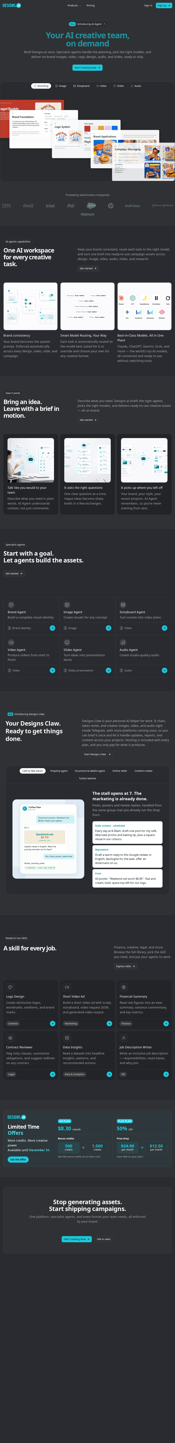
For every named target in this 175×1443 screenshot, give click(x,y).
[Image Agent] (108, 628)
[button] (87, 24)
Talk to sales (104, 1239)
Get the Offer (18, 1159)
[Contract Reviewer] (52, 1074)
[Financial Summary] (166, 1023)
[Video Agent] (52, 670)
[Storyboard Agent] (164, 628)
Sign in (148, 5)
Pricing (91, 5)
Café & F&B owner (32, 770)
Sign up (162, 5)
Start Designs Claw (95, 754)
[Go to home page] (12, 5)
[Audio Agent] (164, 670)
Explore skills (123, 966)
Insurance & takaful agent (90, 770)
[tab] (41, 86)
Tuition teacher (87, 778)
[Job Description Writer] (166, 1074)
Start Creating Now (85, 67)
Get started (86, 268)
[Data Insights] (109, 1074)
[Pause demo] (87, 136)
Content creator (144, 770)
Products (73, 5)
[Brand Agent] (52, 628)
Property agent (59, 770)
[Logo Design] (52, 1023)
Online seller (119, 770)
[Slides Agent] (108, 670)
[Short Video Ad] (109, 1023)
